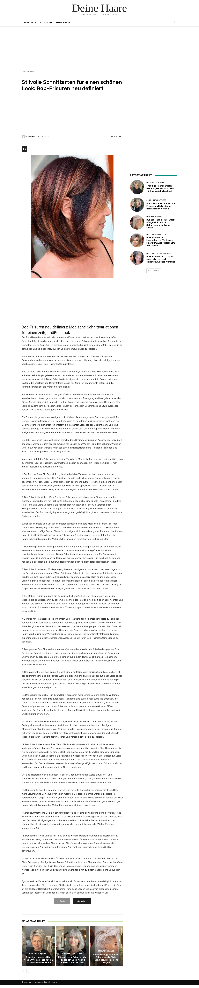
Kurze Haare (63, 22)
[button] (173, 22)
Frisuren (30, 71)
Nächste (81, 901)
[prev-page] (23, 971)
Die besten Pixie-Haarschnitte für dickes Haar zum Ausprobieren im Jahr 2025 (160, 241)
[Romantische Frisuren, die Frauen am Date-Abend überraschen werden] (72, 946)
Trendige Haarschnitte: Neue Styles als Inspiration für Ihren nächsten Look (38, 960)
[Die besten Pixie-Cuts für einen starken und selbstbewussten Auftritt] (137, 258)
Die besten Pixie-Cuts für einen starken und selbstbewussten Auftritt (160, 259)
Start (23, 71)
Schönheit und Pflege (72, 953)
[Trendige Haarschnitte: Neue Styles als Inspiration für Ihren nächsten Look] (38, 946)
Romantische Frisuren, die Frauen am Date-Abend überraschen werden (72, 960)
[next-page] (28, 971)
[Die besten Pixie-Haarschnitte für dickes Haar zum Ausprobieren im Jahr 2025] (137, 240)
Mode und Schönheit (38, 953)
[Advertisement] (99, 50)
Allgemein (46, 22)
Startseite (30, 22)
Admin (32, 137)
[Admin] (24, 136)
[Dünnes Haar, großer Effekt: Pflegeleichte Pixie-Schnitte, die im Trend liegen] (106, 946)
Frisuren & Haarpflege (156, 234)
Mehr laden (152, 270)
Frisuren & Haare (106, 951)
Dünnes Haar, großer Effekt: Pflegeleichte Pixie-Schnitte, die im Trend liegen (106, 958)
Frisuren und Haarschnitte (158, 253)
